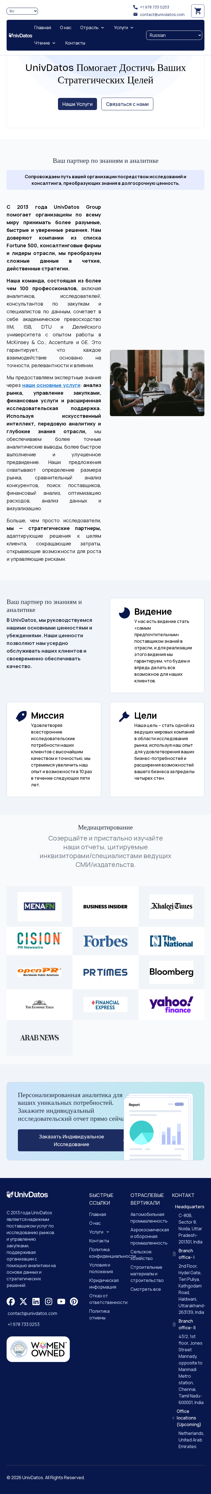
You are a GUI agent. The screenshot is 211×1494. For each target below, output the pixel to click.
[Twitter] (23, 1301)
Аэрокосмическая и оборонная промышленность (150, 1236)
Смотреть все (146, 1289)
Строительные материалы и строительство (147, 1273)
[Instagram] (49, 1301)
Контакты (99, 1241)
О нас (95, 1223)
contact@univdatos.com (162, 14)
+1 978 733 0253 (154, 7)
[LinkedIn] (36, 1301)
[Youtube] (61, 1301)
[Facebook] (11, 1301)
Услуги (96, 1232)
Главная (97, 1214)
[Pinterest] (74, 1301)
